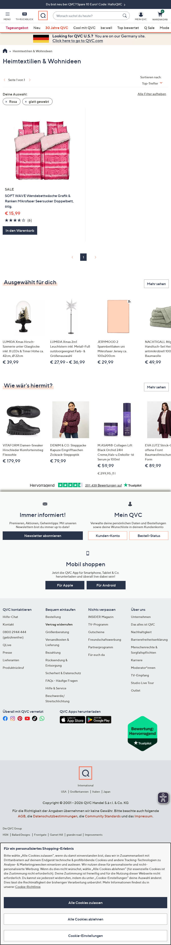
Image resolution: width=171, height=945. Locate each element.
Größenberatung (57, 632)
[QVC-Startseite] (5, 51)
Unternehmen (141, 617)
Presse (7, 652)
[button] (7, 17)
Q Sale (149, 27)
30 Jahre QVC (56, 27)
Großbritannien (79, 791)
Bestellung (53, 617)
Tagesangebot (17, 27)
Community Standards (103, 816)
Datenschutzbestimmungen (55, 816)
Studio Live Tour (142, 683)
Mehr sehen (156, 284)
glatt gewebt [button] (38, 101)
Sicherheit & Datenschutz (63, 673)
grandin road (74, 834)
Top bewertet (128, 27)
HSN (5, 834)
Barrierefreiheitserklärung (149, 639)
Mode (164, 27)
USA (64, 791)
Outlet (135, 690)
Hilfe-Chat (10, 617)
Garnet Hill (56, 834)
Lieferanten (11, 660)
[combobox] (87, 16)
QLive (7, 645)
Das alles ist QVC (143, 624)
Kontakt (8, 624)
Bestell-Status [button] (149, 535)
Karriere (136, 660)
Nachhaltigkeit (141, 632)
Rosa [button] (12, 101)
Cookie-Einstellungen (85, 935)
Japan (106, 791)
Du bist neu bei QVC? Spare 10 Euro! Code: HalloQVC (84, 4)
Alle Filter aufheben (152, 94)
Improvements (93, 834)
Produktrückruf (13, 667)
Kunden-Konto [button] (108, 535)
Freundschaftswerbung (104, 639)
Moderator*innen (143, 667)
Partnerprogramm (100, 647)
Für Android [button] (106, 585)
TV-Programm (98, 624)
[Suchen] (125, 16)
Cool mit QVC (84, 27)
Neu (36, 27)
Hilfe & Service (55, 688)
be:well (106, 27)
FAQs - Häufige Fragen (61, 680)
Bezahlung (53, 652)
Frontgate (40, 834)
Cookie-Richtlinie (28, 887)
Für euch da (96, 655)
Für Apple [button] (65, 585)
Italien (96, 791)
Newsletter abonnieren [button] (42, 535)
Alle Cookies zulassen (85, 902)
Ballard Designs (21, 834)
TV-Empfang (140, 675)
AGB (22, 816)
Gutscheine (96, 632)
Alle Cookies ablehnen (85, 919)
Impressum (143, 816)
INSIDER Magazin (101, 617)
